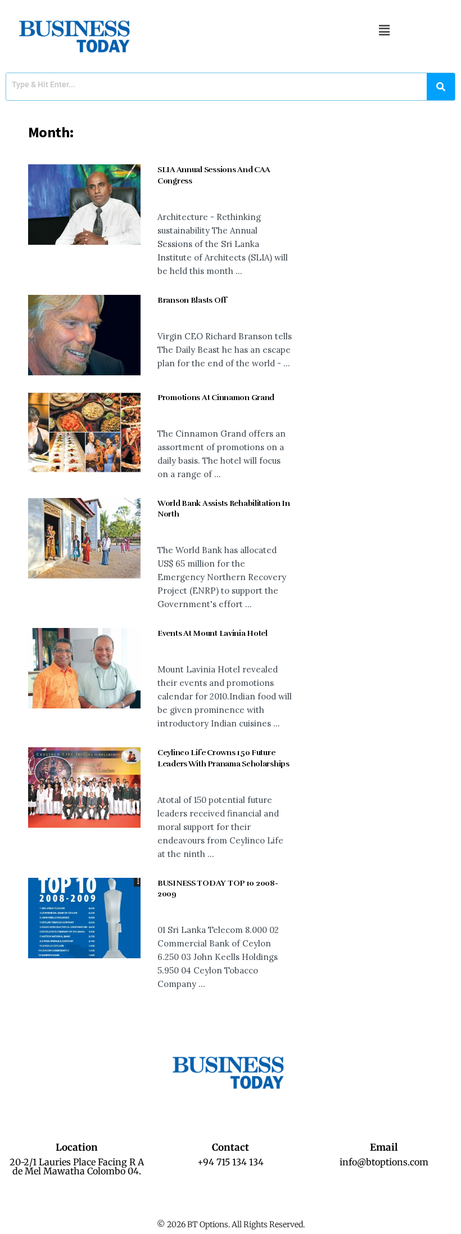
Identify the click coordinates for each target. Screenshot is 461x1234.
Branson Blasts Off (192, 300)
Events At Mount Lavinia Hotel (212, 633)
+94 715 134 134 (230, 1162)
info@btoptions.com (384, 1162)
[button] (384, 30)
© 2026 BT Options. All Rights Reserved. (231, 1224)
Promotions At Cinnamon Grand (215, 397)
